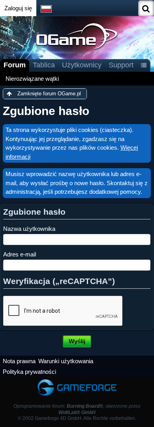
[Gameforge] (77, 380)
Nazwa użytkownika (29, 228)
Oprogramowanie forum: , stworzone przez (77, 409)
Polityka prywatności (29, 371)
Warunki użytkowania (65, 361)
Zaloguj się (18, 8)
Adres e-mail (19, 254)
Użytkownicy (81, 65)
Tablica (44, 65)
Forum (15, 65)
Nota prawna (19, 361)
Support (121, 65)
